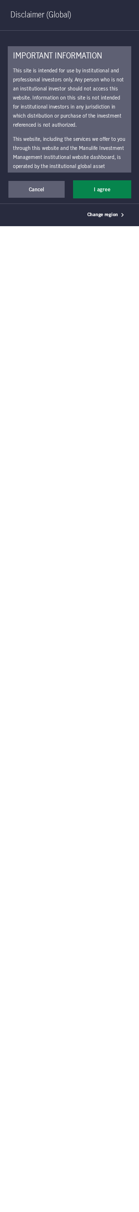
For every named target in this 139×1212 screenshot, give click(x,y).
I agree (102, 189)
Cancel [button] (36, 189)
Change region (102, 215)
